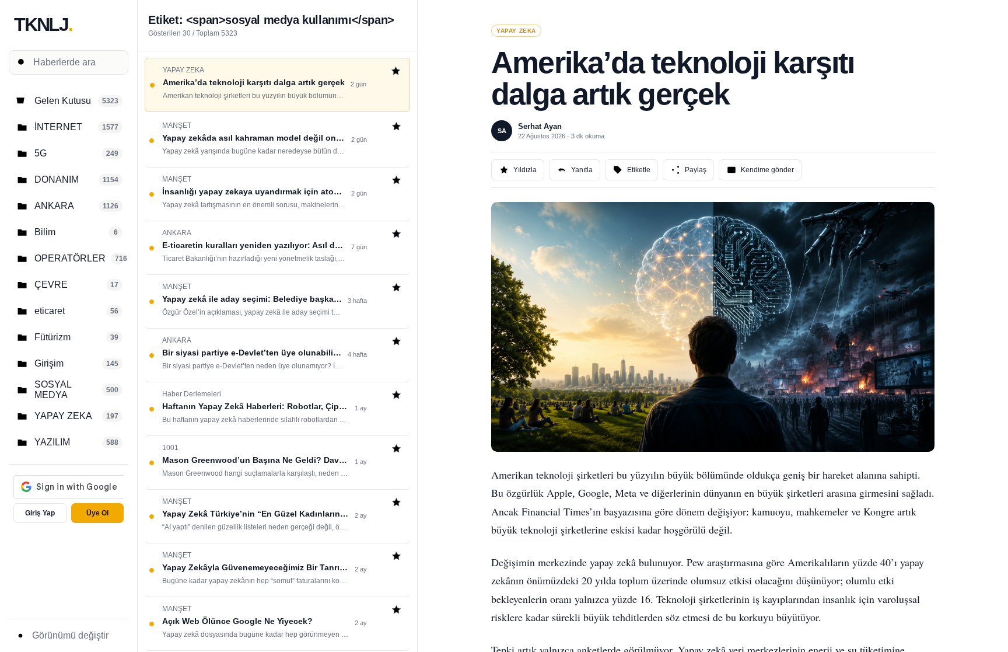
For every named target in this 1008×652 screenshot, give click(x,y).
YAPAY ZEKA (516, 30)
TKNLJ (43, 24)
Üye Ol (97, 513)
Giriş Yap (40, 513)
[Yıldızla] (396, 72)
